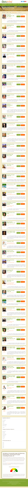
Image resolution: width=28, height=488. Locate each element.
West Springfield (4, 434)
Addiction (4, 421)
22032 (3, 442)
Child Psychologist (5, 424)
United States (3, 12)
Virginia (7, 12)
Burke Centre (4, 431)
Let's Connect (18, 16)
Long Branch (4, 435)
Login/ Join (3, 5)
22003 (3, 446)
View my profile (22, 16)
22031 (3, 447)
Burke (10, 12)
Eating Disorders (4, 425)
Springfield (4, 432)
